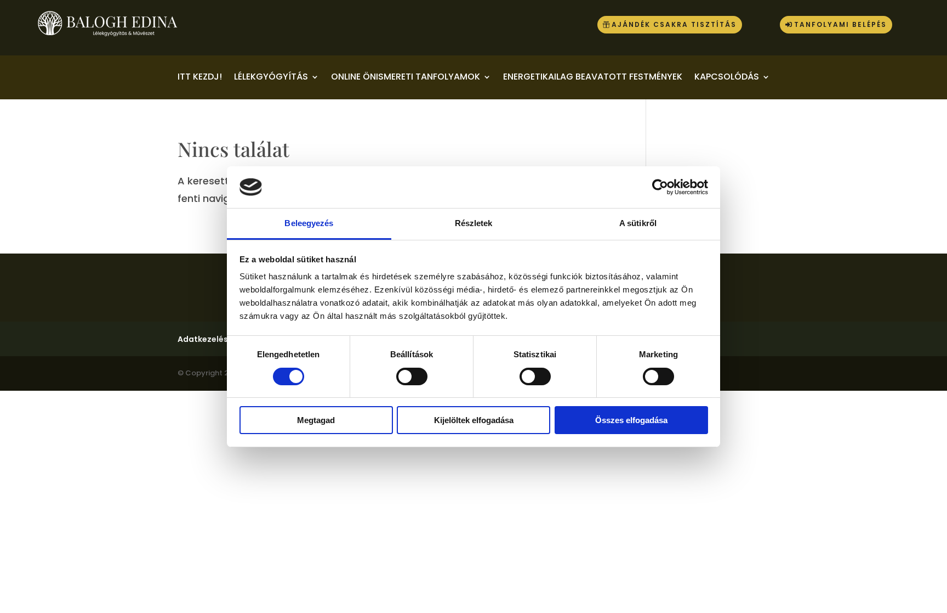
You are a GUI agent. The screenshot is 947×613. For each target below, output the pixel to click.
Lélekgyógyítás (271, 78)
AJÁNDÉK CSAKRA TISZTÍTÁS (674, 24)
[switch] (411, 376)
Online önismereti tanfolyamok (405, 78)
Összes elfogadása (631, 420)
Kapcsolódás (726, 78)
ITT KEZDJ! (200, 78)
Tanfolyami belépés (840, 24)
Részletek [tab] (474, 223)
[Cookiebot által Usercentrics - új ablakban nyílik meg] (660, 187)
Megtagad (316, 420)
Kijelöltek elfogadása (474, 420)
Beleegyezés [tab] (308, 223)
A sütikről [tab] (638, 223)
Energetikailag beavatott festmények (592, 78)
